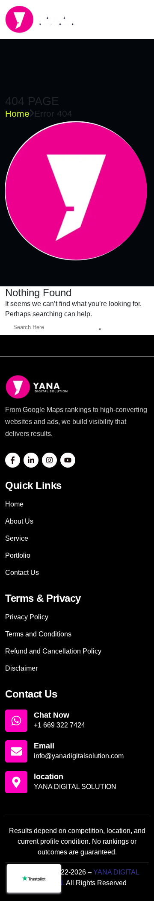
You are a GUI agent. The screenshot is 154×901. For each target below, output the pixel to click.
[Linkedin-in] (31, 460)
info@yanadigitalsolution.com (79, 756)
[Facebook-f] (12, 460)
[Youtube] (67, 460)
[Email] (16, 751)
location (48, 776)
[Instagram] (49, 460)
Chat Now (51, 715)
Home (17, 114)
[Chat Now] (16, 721)
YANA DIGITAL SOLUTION (75, 786)
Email (44, 746)
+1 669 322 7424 (59, 725)
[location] (16, 782)
